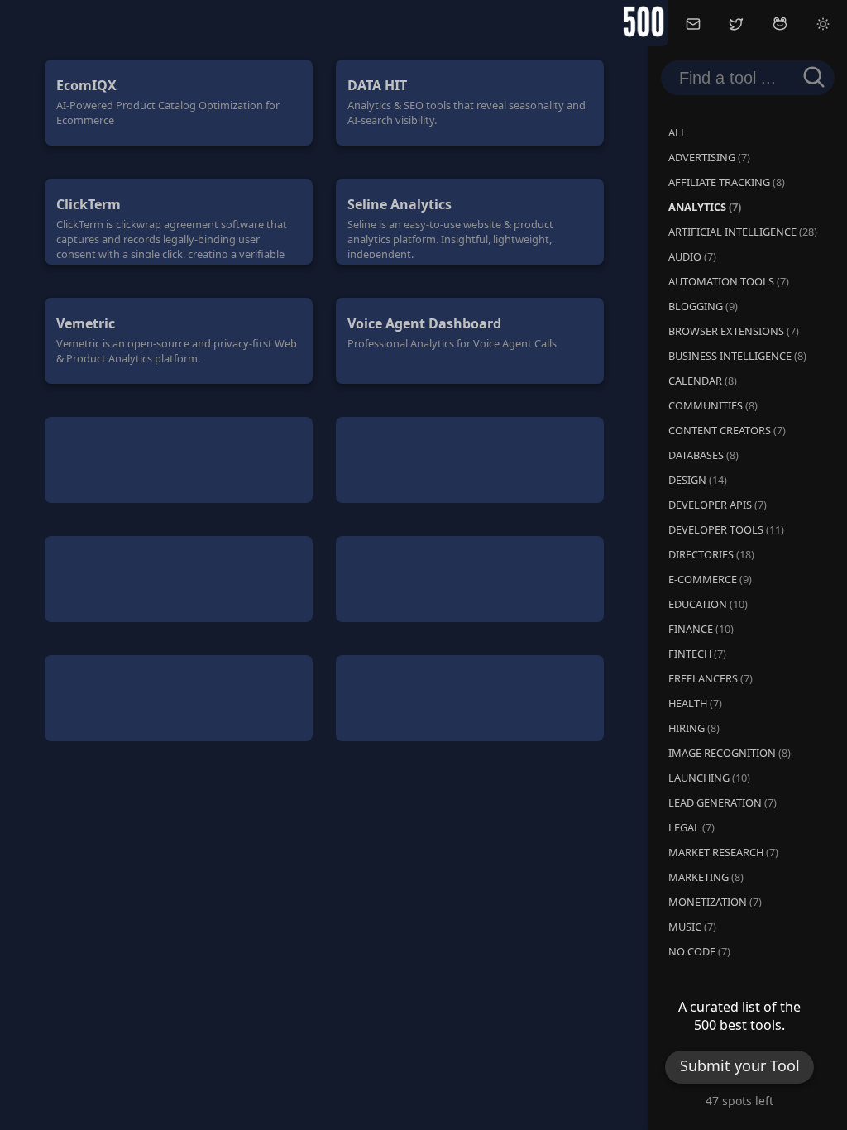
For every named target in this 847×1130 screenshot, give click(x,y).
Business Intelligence (737, 355)
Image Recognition (729, 752)
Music (692, 926)
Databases (703, 455)
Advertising (709, 157)
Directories (711, 554)
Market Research (723, 852)
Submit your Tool (740, 1070)
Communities (713, 405)
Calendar (702, 380)
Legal (691, 827)
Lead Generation (722, 802)
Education (708, 603)
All (677, 132)
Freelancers (710, 678)
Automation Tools (728, 281)
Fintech (697, 653)
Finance (701, 628)
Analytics (704, 206)
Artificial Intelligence (742, 231)
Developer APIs (717, 504)
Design (697, 479)
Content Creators (727, 430)
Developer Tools (726, 529)
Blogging (703, 306)
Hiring (694, 728)
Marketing (706, 876)
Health (695, 703)
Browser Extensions (733, 330)
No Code (699, 951)
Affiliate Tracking (726, 182)
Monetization (715, 901)
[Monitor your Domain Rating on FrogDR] (780, 26)
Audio (692, 256)
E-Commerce (710, 579)
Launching (709, 777)
